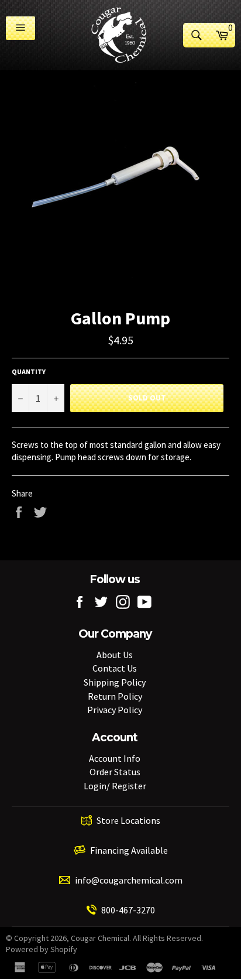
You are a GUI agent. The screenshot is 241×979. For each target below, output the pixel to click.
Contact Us (114, 668)
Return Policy (115, 696)
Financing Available (129, 850)
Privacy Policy (114, 710)
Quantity (29, 371)
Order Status (114, 772)
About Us (115, 654)
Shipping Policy (115, 682)
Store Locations (128, 820)
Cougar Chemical (100, 938)
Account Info (114, 758)
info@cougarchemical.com (129, 880)
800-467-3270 (128, 910)
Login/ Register (115, 786)
